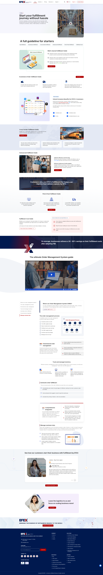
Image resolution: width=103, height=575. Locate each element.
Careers (53, 538)
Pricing (53, 536)
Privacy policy (54, 566)
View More (51, 66)
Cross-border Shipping (72, 536)
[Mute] (66, 289)
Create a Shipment (71, 556)
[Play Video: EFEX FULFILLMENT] (51, 274)
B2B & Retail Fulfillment (72, 538)
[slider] (46, 289)
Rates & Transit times (71, 558)
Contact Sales (80, 1)
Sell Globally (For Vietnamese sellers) (74, 546)
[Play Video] (26, 289)
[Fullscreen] (70, 289)
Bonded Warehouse (71, 540)
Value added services (71, 560)
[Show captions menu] (63, 289)
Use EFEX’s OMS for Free (48, 309)
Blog (53, 556)
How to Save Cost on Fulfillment (26, 228)
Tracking (69, 562)
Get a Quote (52, 507)
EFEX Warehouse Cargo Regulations (58, 564)
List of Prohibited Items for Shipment (58, 568)
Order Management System (63, 102)
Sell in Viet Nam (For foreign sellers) (74, 544)
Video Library (54, 558)
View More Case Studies (50, 485)
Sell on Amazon (70, 548)
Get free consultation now (48, 525)
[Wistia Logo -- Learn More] (74, 289)
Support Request (55, 560)
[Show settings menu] (68, 289)
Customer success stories (56, 562)
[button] (21, 45)
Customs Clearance (71, 542)
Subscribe (43, 549)
